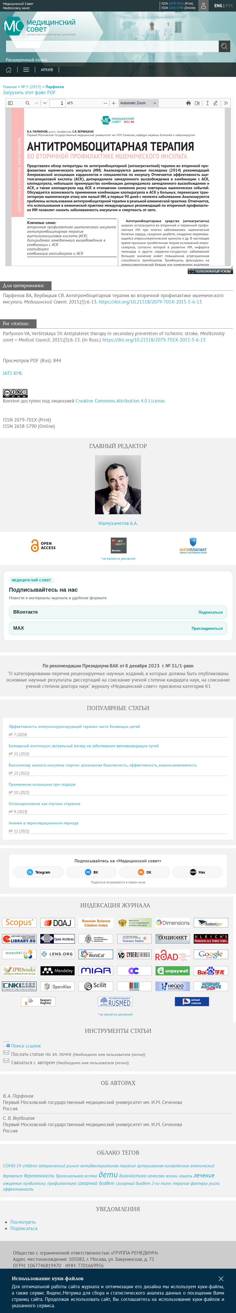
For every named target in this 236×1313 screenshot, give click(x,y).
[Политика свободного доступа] (43, 545)
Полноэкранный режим (205, 271)
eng (218, 5)
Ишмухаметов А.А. (118, 523)
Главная (10, 86)
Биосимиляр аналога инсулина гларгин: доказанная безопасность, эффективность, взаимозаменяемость (103, 765)
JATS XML (13, 373)
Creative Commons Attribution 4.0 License (120, 401)
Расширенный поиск (26, 59)
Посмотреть (23, 1222)
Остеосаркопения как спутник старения (44, 803)
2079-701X (176, 3)
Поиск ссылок (26, 1046)
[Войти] (203, 6)
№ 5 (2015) (31, 86)
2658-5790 (176, 8)
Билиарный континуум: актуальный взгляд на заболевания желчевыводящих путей (84, 745)
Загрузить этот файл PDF (29, 92)
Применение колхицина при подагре (42, 784)
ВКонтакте (118, 612)
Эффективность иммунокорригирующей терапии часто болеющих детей (74, 726)
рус (229, 5)
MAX (118, 628)
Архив (47, 69)
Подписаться (23, 1228)
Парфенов (54, 86)
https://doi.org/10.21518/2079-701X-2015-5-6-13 (150, 302)
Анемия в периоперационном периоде (44, 823)
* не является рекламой (118, 558)
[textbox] (118, 46)
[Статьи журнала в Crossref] (118, 545)
